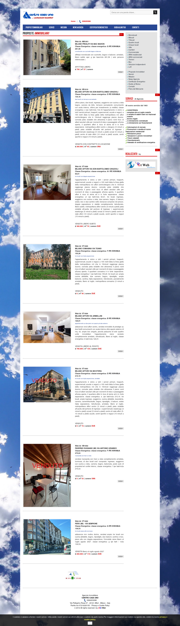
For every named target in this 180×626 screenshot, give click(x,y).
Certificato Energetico (137, 81)
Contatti (132, 86)
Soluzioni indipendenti (137, 64)
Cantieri (132, 49)
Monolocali (133, 35)
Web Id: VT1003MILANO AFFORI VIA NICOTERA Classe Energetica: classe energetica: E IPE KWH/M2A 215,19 (97, 372)
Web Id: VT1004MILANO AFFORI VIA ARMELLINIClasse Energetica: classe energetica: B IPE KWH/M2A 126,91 (97, 317)
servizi (51, 28)
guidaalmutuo (120, 28)
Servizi (131, 74)
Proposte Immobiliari (136, 71)
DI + (121, 34)
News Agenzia (134, 79)
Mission (131, 76)
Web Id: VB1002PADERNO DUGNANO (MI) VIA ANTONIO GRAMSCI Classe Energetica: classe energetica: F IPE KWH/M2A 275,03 (97, 449)
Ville (130, 47)
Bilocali (131, 37)
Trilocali (131, 40)
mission (64, 28)
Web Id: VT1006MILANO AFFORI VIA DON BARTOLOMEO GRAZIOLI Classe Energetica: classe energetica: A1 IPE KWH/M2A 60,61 (98, 170)
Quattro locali (134, 42)
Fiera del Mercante (136, 89)
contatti (135, 28)
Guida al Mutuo (134, 84)
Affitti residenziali (135, 54)
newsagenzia (78, 28)
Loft (130, 67)
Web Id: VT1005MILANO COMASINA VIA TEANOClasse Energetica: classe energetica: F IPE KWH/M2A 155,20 (97, 250)
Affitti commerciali (135, 57)
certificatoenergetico (99, 28)
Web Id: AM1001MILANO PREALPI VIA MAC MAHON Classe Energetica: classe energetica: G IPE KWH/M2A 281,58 (97, 45)
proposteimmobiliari (34, 28)
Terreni (131, 59)
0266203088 (86, 21)
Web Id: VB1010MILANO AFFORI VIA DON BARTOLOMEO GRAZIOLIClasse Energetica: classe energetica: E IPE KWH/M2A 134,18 (97, 93)
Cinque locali (133, 45)
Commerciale (134, 52)
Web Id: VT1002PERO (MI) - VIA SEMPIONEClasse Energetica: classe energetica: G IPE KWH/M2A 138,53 (97, 525)
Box (130, 62)
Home (73, 21)
